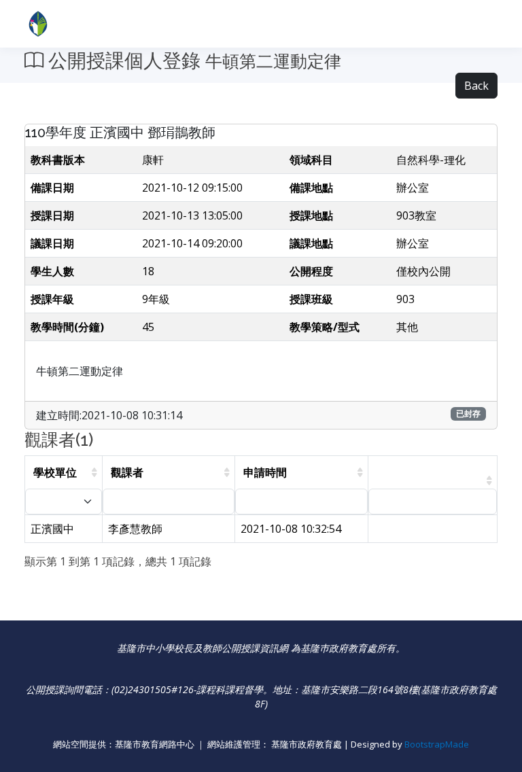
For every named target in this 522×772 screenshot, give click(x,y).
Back (476, 85)
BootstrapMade (436, 744)
